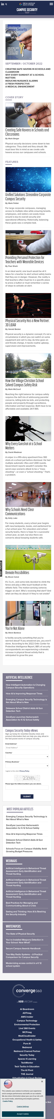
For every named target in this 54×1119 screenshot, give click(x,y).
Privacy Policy (24, 771)
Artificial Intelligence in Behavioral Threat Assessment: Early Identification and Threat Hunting (26, 871)
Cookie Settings (23, 1107)
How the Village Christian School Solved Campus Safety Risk (24, 383)
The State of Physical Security (20, 933)
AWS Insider (27, 1016)
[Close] (42, 1081)
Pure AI (27, 1043)
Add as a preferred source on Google (29, 4)
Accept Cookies (23, 1114)
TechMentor (27, 1062)
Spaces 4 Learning (27, 1059)
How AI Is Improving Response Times (24, 693)
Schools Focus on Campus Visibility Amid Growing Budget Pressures (26, 850)
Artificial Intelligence (19, 678)
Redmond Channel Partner (27, 1051)
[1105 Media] (27, 1001)
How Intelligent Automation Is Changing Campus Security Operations (25, 686)
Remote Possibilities (17, 573)
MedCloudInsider (27, 1036)
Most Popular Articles (20, 809)
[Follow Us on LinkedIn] (3, 4)
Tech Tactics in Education (27, 1066)
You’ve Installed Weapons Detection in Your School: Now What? (24, 941)
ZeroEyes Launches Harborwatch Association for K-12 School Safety (22, 718)
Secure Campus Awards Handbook (23, 948)
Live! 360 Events (27, 1028)
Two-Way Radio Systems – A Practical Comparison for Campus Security (24, 956)
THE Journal (27, 1074)
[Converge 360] (27, 991)
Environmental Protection (27, 1024)
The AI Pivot (27, 1070)
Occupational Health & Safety (27, 1039)
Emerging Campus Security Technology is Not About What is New (26, 701)
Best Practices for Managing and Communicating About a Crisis (22, 904)
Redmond (27, 1047)
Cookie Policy (8, 1101)
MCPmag (27, 1032)
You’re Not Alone (15, 629)
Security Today (27, 1055)
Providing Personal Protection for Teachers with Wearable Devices (24, 260)
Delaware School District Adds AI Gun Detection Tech (24, 709)
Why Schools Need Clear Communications (19, 512)
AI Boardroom (27, 1009)
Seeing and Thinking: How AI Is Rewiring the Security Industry (26, 913)
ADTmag (27, 1013)
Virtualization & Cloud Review (27, 1078)
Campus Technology (27, 1020)
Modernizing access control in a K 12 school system (24, 964)
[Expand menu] (51, 4)
